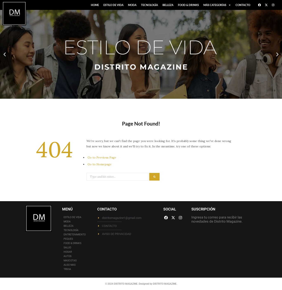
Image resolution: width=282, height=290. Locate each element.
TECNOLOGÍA (149, 5)
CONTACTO (243, 5)
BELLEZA (167, 5)
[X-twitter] (266, 5)
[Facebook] (259, 5)
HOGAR (68, 251)
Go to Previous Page (102, 157)
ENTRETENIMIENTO (75, 234)
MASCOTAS (70, 260)
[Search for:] (117, 176)
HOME (95, 5)
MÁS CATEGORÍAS (214, 5)
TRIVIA (67, 269)
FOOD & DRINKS (188, 5)
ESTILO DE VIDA (113, 5)
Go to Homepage (99, 164)
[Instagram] (273, 5)
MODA (132, 5)
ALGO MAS (70, 264)
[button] (4, 54)
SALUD (67, 247)
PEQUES (68, 238)
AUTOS (67, 256)
